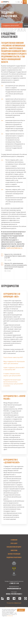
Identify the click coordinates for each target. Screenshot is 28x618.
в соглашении (10, 615)
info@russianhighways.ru (14, 589)
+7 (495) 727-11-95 (14, 583)
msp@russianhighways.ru (14, 248)
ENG (19, 2)
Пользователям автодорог (14, 547)
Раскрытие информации (14, 603)
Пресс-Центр (14, 543)
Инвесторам (14, 550)
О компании (14, 540)
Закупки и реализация (14, 554)
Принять (21, 610)
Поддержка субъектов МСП (14, 557)
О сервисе (6, 373)
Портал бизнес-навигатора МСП (13, 357)
